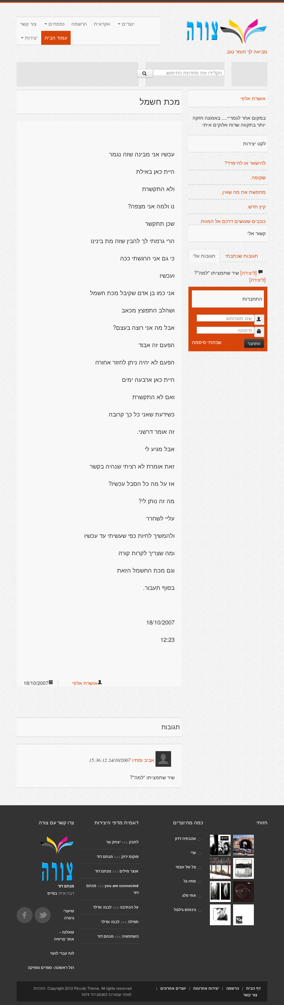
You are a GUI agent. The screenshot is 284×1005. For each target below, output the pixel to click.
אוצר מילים (129, 871)
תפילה (133, 921)
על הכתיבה (129, 907)
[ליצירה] (248, 272)
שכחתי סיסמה (206, 342)
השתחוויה (130, 936)
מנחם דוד (105, 856)
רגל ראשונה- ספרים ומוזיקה (51, 967)
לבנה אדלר (102, 907)
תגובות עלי (204, 255)
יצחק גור (113, 841)
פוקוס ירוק (130, 856)
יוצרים (128, 24)
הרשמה (79, 24)
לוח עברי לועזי (62, 953)
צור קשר (28, 24)
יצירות (31, 38)
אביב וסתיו (143, 760)
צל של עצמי (186, 866)
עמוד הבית (56, 38)
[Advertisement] (77, 74)
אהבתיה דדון (185, 838)
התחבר (254, 343)
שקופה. (258, 177)
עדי (193, 852)
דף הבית (253, 988)
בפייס (52, 893)
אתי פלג (189, 895)
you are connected (122, 885)
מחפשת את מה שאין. (243, 192)
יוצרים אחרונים (173, 988)
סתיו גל (190, 881)
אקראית (102, 24)
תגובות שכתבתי (241, 255)
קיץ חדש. (256, 206)
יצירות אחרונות (206, 988)
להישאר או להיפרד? (245, 163)
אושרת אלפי (84, 682)
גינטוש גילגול (185, 909)
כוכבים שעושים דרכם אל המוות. (232, 221)
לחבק (134, 841)
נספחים (55, 24)
